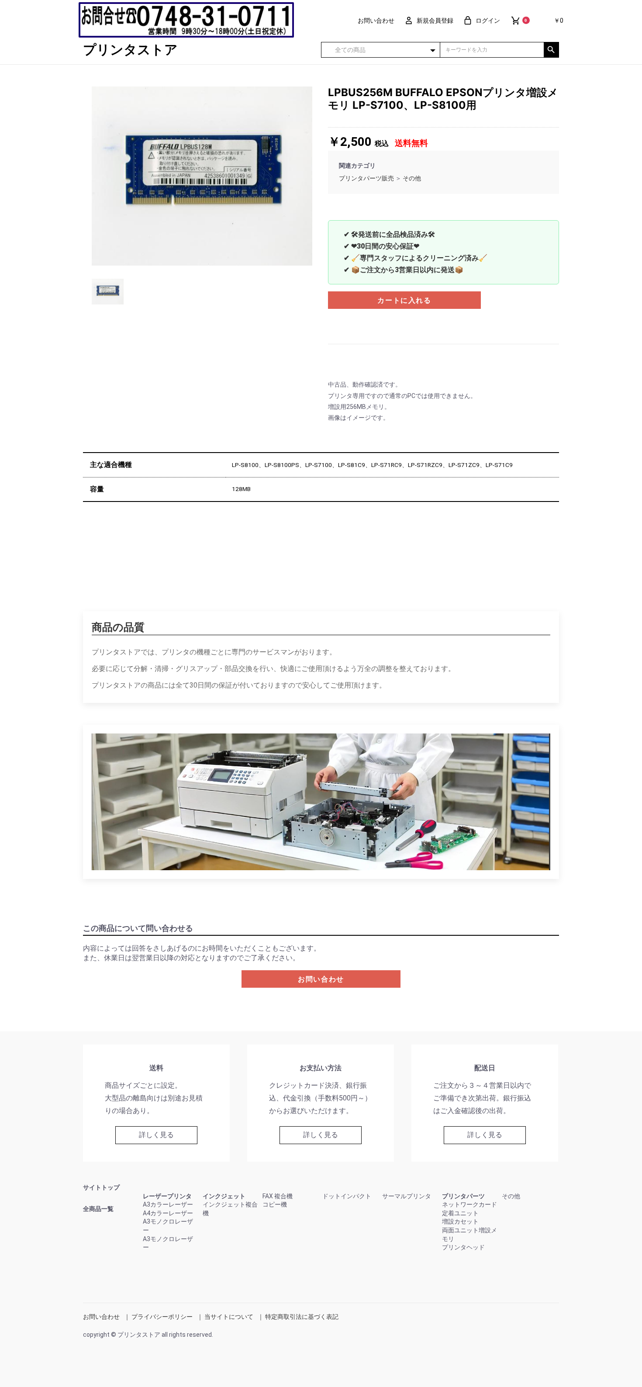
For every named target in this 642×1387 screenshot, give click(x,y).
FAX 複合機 (277, 1196)
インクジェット (224, 1196)
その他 (412, 178)
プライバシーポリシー (162, 1316)
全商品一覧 (98, 1208)
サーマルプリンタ (406, 1196)
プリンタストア (130, 49)
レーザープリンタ (167, 1196)
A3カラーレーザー (168, 1204)
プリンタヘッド (463, 1247)
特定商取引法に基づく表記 (301, 1316)
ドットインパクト (346, 1196)
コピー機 (274, 1204)
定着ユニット (460, 1213)
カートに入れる (404, 300)
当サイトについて (228, 1316)
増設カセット (460, 1221)
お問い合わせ (321, 979)
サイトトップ (101, 1187)
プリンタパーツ (463, 1196)
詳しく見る (156, 1135)
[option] (202, 176)
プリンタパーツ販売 (366, 178)
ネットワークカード (469, 1204)
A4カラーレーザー (168, 1213)
